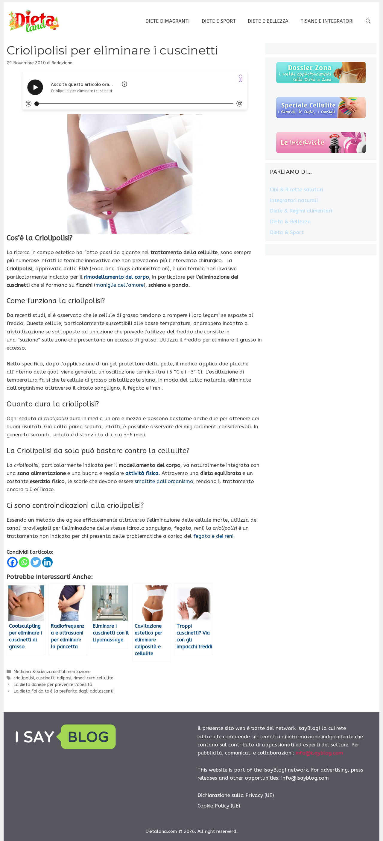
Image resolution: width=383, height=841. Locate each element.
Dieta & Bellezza (290, 221)
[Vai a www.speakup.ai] (240, 78)
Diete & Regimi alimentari (301, 211)
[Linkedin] (47, 562)
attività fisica (142, 473)
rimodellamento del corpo (116, 277)
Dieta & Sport (287, 232)
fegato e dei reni (213, 536)
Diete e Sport (219, 21)
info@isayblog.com (319, 753)
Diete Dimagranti (167, 21)
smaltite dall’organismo (164, 481)
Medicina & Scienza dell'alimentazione (52, 671)
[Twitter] (36, 562)
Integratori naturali (294, 200)
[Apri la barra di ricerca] (368, 21)
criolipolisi (23, 678)
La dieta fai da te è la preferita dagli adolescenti (63, 691)
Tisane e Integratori (327, 21)
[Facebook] (12, 562)
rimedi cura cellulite (93, 678)
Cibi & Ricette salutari (296, 189)
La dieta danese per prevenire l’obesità (52, 684)
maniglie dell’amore (119, 285)
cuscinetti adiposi (53, 678)
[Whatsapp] (24, 562)
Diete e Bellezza (268, 21)
